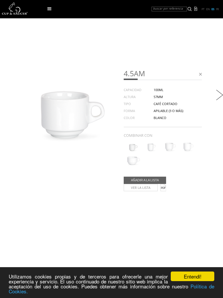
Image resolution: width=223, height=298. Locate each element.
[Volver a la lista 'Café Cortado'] (200, 75)
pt (203, 9)
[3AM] (187, 150)
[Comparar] (197, 8)
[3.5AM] (169, 150)
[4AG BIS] (219, 99)
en (208, 9)
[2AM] (132, 164)
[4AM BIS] (150, 150)
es (212, 9)
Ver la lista (140, 187)
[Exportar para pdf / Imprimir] (163, 187)
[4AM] (132, 150)
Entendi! (193, 276)
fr (217, 9)
